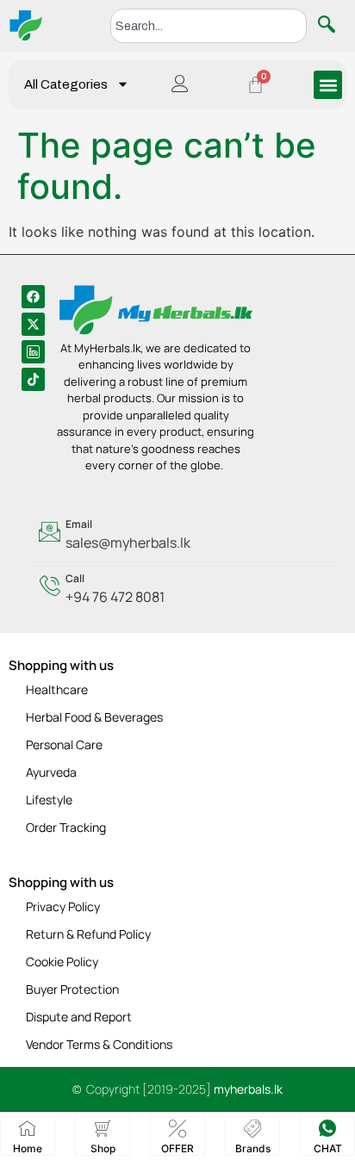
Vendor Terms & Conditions (99, 1044)
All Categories (66, 84)
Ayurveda (51, 772)
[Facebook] (33, 296)
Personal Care (64, 744)
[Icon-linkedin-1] (33, 351)
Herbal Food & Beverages (94, 717)
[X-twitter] (33, 324)
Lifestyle (49, 799)
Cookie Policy (62, 961)
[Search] (330, 26)
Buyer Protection (72, 989)
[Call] (184, 589)
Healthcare (57, 689)
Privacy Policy (63, 906)
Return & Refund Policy (88, 934)
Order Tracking (66, 827)
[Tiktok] (33, 379)
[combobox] (208, 26)
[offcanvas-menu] (180, 84)
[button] (328, 85)
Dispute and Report (79, 1016)
